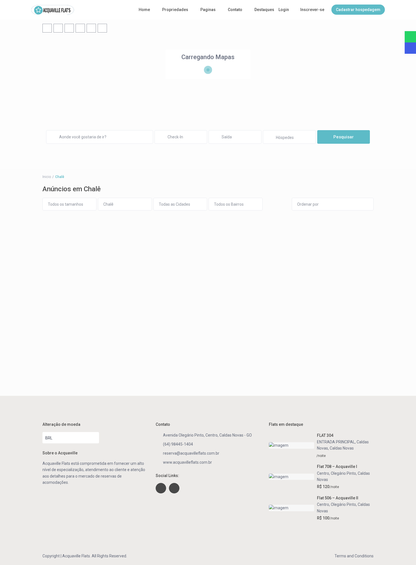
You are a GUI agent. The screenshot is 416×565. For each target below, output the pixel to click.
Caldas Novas (342, 448)
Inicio (46, 177)
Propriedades (175, 9)
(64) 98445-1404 (178, 444)
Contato (235, 9)
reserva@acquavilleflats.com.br (191, 453)
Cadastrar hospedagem (358, 9)
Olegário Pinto (343, 473)
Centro (323, 473)
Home (144, 9)
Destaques (264, 9)
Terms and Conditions (354, 556)
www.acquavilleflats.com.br (187, 462)
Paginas (208, 9)
